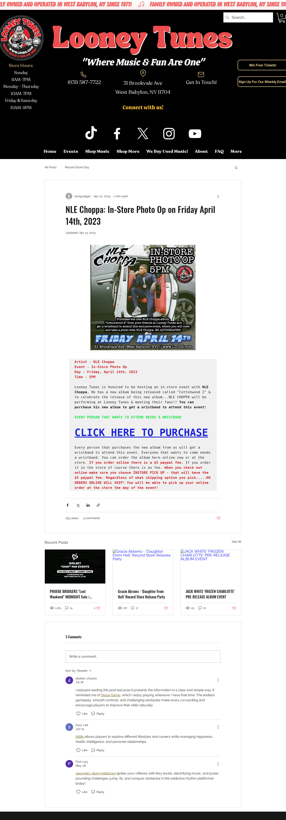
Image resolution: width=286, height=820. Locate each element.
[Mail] (201, 74)
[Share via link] (98, 505)
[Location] (143, 73)
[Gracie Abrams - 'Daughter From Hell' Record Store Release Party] (143, 567)
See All (236, 541)
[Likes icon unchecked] (78, 713)
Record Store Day (77, 167)
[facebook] (117, 133)
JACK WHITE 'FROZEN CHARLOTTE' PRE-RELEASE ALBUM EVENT (210, 594)
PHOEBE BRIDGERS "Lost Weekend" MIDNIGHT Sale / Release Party (70, 594)
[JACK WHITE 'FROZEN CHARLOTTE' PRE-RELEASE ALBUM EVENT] (211, 567)
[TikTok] (91, 133)
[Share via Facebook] (68, 505)
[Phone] (83, 74)
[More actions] (217, 196)
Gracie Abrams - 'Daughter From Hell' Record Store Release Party (141, 594)
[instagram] (169, 133)
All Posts (51, 167)
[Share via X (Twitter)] (78, 505)
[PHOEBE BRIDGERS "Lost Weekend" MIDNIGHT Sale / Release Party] (75, 567)
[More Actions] (217, 680)
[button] (236, 151)
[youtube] (195, 133)
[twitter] (143, 133)
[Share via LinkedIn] (88, 505)
